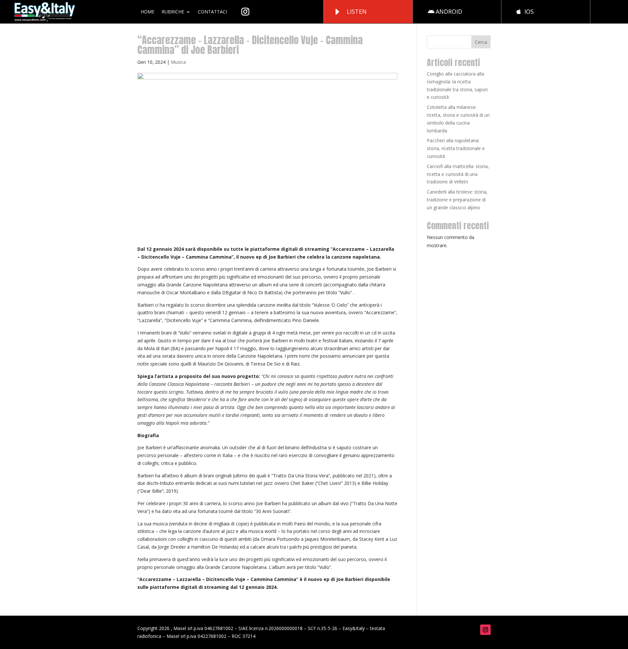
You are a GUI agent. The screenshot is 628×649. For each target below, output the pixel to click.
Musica (178, 62)
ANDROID (449, 11)
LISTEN (357, 11)
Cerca (481, 42)
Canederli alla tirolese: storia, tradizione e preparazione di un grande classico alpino (457, 200)
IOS (529, 11)
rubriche (173, 12)
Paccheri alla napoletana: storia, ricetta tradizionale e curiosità (456, 148)
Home (147, 12)
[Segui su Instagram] (485, 629)
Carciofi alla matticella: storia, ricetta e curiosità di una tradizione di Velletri (458, 174)
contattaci (212, 12)
